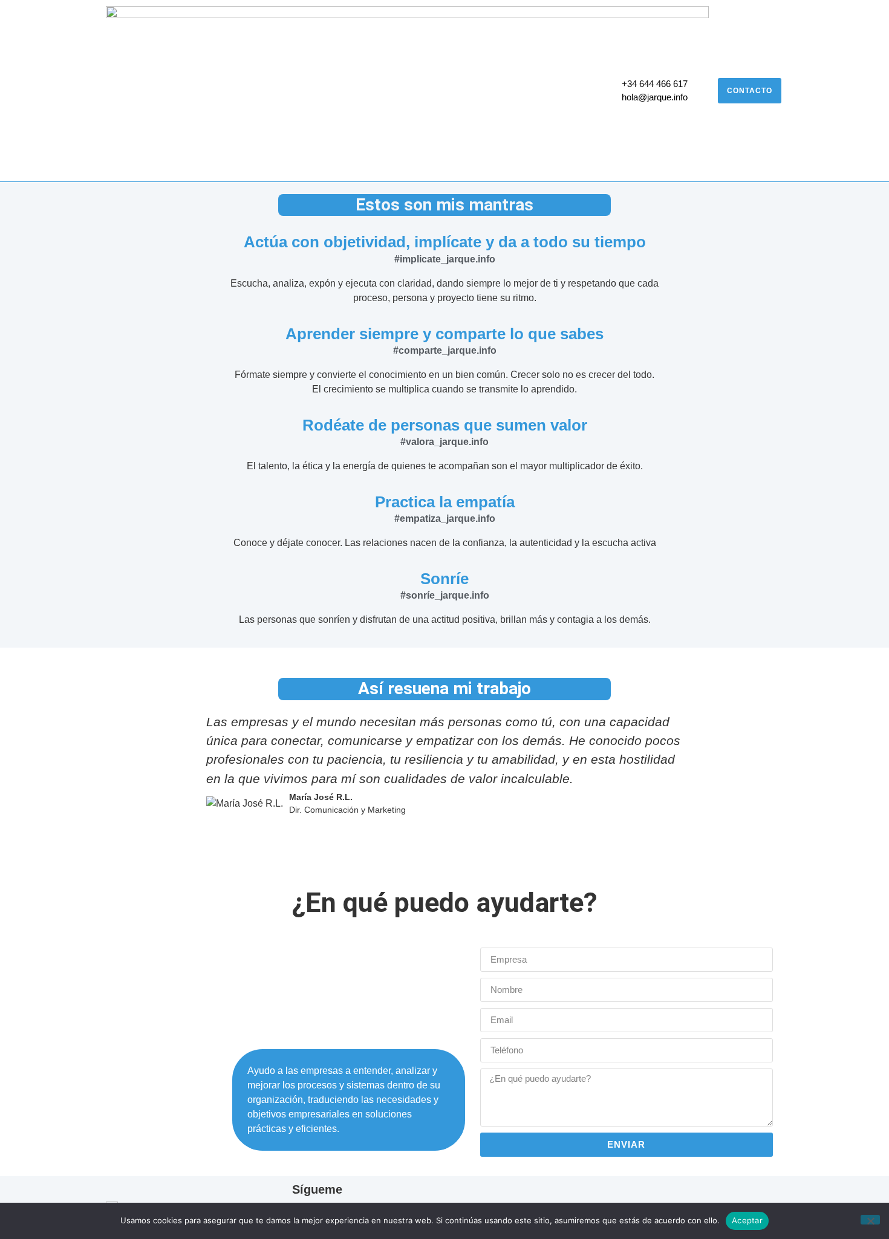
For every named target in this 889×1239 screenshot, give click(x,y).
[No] (870, 1219)
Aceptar (747, 1220)
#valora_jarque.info (444, 442)
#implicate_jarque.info (444, 259)
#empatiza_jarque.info (444, 518)
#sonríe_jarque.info (444, 595)
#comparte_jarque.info (445, 350)
